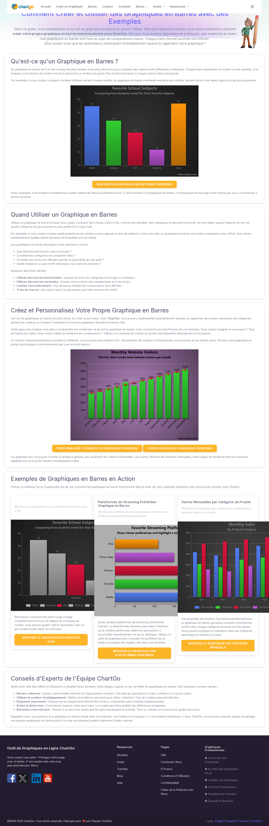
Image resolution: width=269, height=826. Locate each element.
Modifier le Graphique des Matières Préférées (134, 184)
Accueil (46, 6)
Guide (120, 762)
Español (231, 821)
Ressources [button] (178, 6)
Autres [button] (140, 6)
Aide (120, 783)
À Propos (167, 769)
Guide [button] (157, 6)
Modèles (122, 755)
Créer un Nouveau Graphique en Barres (179, 448)
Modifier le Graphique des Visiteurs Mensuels (217, 645)
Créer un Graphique (69, 6)
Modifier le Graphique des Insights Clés (51, 639)
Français (244, 821)
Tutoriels (122, 769)
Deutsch (256, 821)
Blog (120, 776)
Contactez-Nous (171, 762)
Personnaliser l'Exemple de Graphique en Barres (97, 448)
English (219, 821)
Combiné (124, 6)
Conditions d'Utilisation (175, 776)
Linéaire (107, 6)
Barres (92, 6)
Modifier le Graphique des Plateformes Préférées (134, 653)
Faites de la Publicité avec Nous (177, 791)
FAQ (163, 755)
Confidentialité (170, 783)
